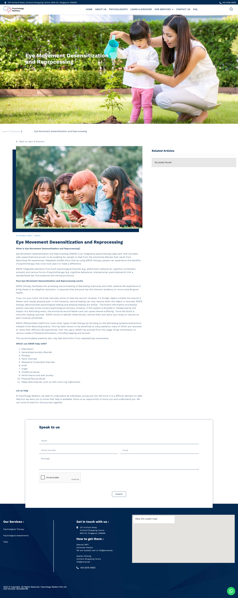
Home (89, 9)
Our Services (163, 9)
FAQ (195, 9)
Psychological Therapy (13, 529)
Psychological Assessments (16, 535)
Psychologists (118, 9)
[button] (231, 10)
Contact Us (183, 9)
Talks (5, 542)
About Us (100, 9)
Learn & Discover (141, 9)
